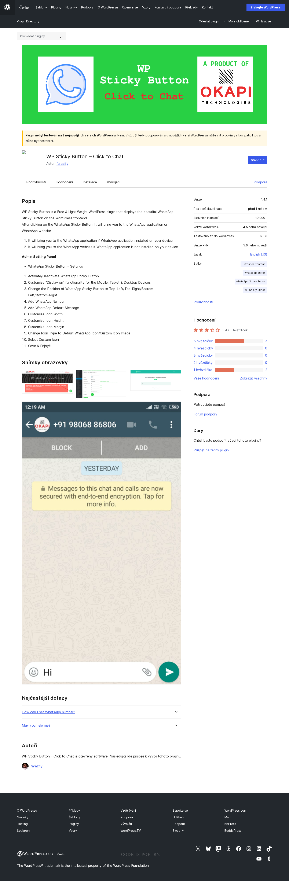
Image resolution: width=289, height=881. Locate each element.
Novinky (22, 817)
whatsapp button (255, 272)
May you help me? (36, 725)
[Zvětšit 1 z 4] (67, 376)
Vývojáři (113, 182)
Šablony (74, 817)
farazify (62, 163)
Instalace (90, 182)
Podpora (260, 182)
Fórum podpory (205, 414)
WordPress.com (235, 810)
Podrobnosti (36, 182)
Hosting (22, 824)
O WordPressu (27, 810)
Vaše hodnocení (206, 378)
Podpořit (179, 824)
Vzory (73, 830)
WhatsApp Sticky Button (251, 281)
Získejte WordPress (265, 7)
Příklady (74, 810)
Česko (61, 854)
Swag (178, 830)
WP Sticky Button (255, 289)
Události (178, 817)
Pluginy (74, 824)
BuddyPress (232, 830)
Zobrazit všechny (253, 378)
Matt (227, 817)
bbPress (230, 824)
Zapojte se (180, 810)
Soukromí (23, 830)
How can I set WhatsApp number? (48, 712)
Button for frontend (254, 264)
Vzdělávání (128, 810)
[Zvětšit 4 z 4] (175, 407)
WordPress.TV (131, 830)
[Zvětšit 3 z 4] (175, 376)
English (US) (258, 254)
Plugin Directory (28, 21)
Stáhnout (257, 160)
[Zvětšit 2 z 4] (121, 376)
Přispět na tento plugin (211, 450)
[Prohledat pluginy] (62, 36)
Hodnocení (64, 182)
